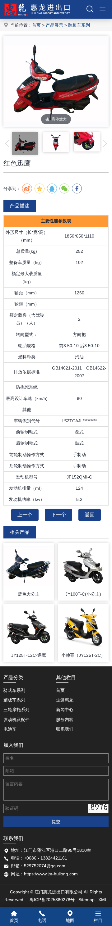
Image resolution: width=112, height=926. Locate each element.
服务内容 (64, 719)
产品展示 (54, 25)
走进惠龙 (64, 699)
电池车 (9, 729)
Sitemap (86, 899)
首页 (36, 25)
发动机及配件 (16, 719)
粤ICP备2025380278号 (52, 899)
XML (102, 899)
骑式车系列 (14, 690)
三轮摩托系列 (16, 709)
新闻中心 (64, 709)
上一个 (24, 514)
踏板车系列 (79, 25)
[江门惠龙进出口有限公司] (37, 17)
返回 (90, 514)
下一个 (58, 514)
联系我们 (64, 729)
